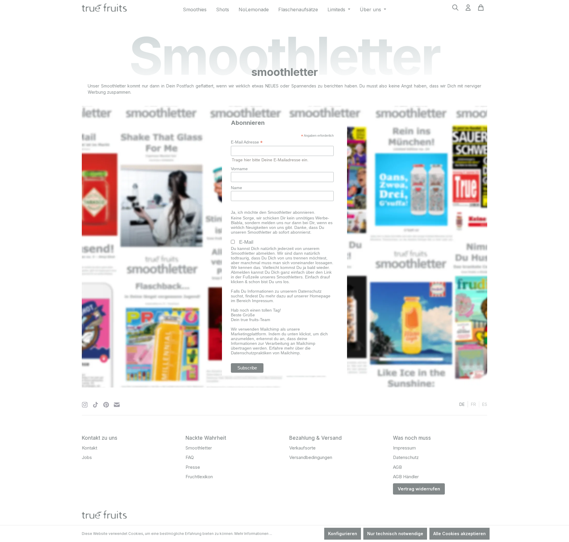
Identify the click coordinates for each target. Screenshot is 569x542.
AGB (397, 467)
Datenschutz (406, 457)
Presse (193, 467)
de (462, 404)
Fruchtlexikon (199, 476)
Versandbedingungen (310, 457)
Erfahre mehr (281, 348)
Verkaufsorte (302, 448)
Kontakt (89, 448)
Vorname (239, 168)
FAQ (190, 457)
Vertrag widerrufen (419, 489)
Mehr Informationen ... (253, 533)
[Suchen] (455, 9)
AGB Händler (406, 476)
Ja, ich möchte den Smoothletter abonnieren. (273, 212)
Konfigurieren (342, 533)
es (484, 404)
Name (236, 187)
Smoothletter (199, 448)
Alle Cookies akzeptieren (459, 533)
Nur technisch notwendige (395, 533)
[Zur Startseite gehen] (111, 8)
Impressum (404, 448)
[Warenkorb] (480, 9)
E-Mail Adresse (247, 142)
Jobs (87, 457)
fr (473, 404)
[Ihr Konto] (468, 9)
